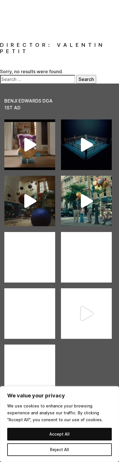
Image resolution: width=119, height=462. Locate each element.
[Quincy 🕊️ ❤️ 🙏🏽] (29, 257)
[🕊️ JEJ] (29, 370)
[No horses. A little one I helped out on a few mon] (86, 201)
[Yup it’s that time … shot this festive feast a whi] (29, 201)
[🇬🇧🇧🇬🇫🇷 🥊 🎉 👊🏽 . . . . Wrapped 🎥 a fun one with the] (29, 313)
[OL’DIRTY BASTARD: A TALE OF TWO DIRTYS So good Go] (86, 257)
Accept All (59, 434)
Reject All (59, 449)
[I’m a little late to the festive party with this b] (29, 144)
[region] (59, 424)
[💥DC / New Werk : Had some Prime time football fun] (86, 313)
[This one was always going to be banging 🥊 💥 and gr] (86, 144)
